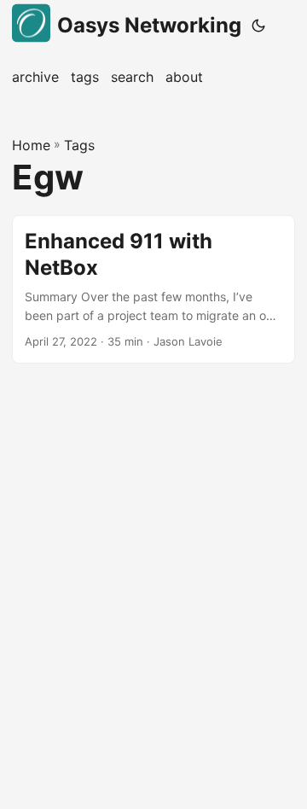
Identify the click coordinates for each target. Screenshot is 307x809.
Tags (79, 145)
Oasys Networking (149, 25)
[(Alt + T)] (258, 25)
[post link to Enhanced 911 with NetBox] (153, 289)
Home (31, 145)
